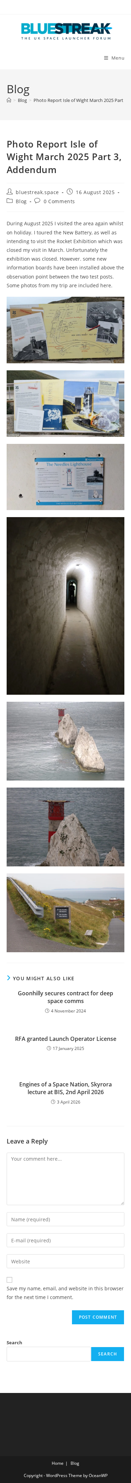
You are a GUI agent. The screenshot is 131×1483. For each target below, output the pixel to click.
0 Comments (59, 201)
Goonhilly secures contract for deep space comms (65, 997)
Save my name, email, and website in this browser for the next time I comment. (65, 1292)
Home (58, 1463)
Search (14, 1342)
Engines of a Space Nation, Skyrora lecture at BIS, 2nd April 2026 (65, 1088)
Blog (21, 201)
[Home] (9, 100)
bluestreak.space (37, 192)
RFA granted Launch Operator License (65, 1039)
